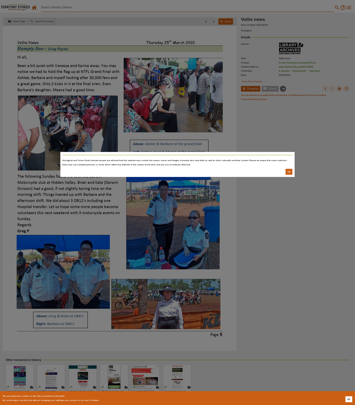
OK (289, 171)
